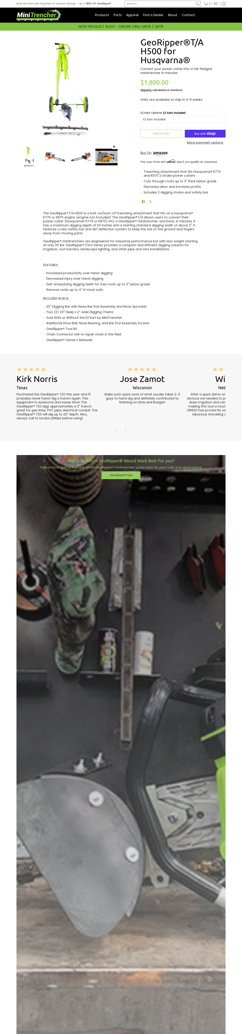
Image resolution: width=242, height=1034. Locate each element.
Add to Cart (161, 134)
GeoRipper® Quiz (121, 475)
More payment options (205, 143)
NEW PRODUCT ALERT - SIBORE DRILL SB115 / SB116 (121, 26)
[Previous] (117, 430)
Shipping (145, 90)
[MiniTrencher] (38, 15)
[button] (143, 202)
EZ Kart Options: (162, 113)
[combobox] (160, 4)
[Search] (197, 4)
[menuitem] (210, 4)
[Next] (125, 430)
